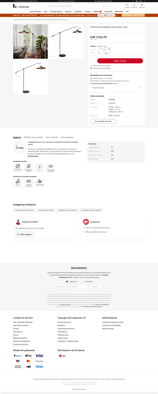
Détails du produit (33, 137)
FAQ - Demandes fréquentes (23, 322)
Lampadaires (38, 19)
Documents (67, 137)
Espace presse (63, 338)
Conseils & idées (72, 341)
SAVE (106, 15)
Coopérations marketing (66, 328)
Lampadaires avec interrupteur (67, 210)
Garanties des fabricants (21, 341)
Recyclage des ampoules (118, 379)
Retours (15, 335)
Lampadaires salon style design (24, 210)
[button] (30, 78)
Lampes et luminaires (18, 19)
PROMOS (96, 11)
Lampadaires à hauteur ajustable (91, 210)
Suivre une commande (21, 325)
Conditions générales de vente (112, 322)
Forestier (112, 99)
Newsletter (61, 325)
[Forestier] (19, 147)
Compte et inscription (20, 344)
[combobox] (77, 6)
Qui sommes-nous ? (64, 322)
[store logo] (21, 6)
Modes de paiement (20, 338)
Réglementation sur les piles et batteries (101, 379)
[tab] (17, 137)
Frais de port (17, 332)
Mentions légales (108, 328)
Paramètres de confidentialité (40, 379)
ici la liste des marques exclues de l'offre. (91, 306)
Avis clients (52, 137)
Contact (16, 328)
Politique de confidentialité (102, 304)
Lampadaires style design (45, 210)
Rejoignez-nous (63, 335)
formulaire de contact (65, 304)
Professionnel (62, 332)
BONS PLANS (119, 11)
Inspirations (62, 341)
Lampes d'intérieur (29, 19)
